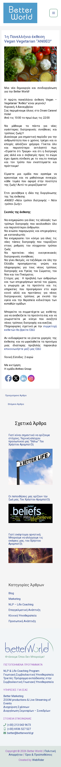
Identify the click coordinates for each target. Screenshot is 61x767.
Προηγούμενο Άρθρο (16, 395)
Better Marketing (13, 696)
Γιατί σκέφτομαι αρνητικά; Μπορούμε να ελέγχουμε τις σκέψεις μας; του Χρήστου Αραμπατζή (25, 539)
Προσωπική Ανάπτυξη (22, 621)
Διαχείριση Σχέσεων (16, 707)
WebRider (38, 760)
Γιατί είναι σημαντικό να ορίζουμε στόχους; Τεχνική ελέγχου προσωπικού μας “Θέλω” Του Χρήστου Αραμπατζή (29, 439)
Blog (11, 593)
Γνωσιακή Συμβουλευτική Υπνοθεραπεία (28, 674)
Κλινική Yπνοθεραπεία (22, 615)
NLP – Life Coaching (20, 604)
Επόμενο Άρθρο (16, 404)
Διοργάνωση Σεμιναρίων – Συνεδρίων (26, 710)
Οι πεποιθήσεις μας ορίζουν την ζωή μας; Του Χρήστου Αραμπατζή (29, 498)
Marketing (14, 598)
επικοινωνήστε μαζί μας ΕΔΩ (22, 349)
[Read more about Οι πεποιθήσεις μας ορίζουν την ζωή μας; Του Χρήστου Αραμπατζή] (30, 513)
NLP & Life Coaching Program (21, 671)
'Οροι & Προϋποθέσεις (38, 754)
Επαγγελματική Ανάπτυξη (24, 610)
